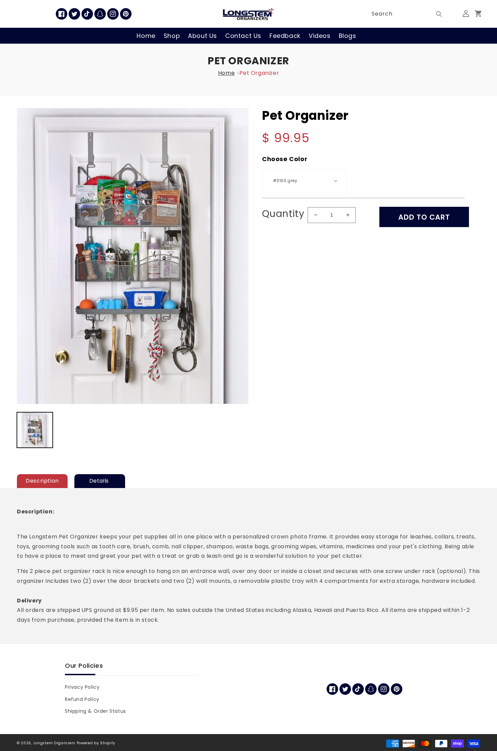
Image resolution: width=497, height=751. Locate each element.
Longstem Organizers (54, 743)
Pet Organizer (248, 60)
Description (42, 481)
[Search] (438, 13)
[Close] (453, 13)
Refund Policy (82, 699)
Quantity (283, 213)
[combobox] (406, 14)
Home (226, 73)
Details (100, 481)
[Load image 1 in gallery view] (35, 430)
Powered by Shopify (96, 743)
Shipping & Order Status (95, 711)
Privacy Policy (82, 687)
